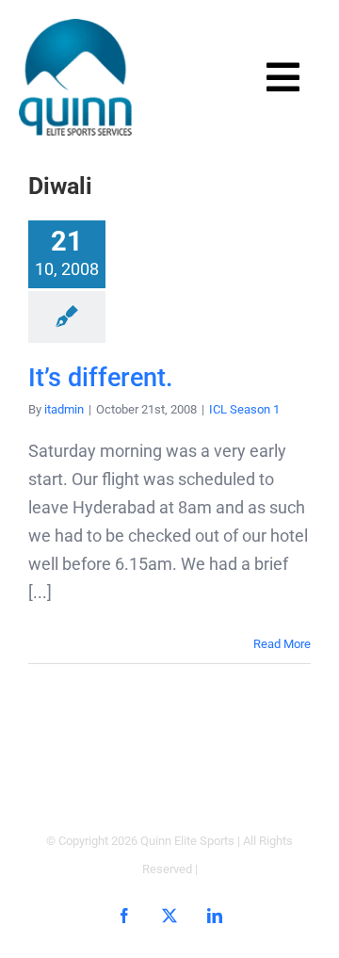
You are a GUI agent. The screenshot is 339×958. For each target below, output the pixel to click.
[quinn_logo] (75, 27)
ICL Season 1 (244, 409)
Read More (282, 644)
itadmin (64, 409)
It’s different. (100, 378)
